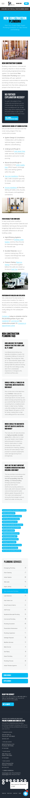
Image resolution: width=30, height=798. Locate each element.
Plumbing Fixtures (8, 661)
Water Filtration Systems (10, 665)
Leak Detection (8, 596)
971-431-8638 (5, 757)
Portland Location (7, 742)
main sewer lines (19, 151)
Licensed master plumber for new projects (12, 524)
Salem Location (6, 751)
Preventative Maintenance (10, 628)
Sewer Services (7, 675)
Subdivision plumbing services (10, 521)
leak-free (14, 269)
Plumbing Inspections (9, 633)
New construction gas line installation (11, 527)
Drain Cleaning (8, 572)
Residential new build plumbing (10, 547)
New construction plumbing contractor (11, 550)
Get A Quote (12, 118)
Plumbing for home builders (9, 542)
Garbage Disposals (9, 637)
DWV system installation (8, 530)
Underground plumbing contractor (11, 533)
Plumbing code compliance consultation (12, 516)
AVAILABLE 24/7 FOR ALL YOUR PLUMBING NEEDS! (15, 9)
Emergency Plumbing (9, 568)
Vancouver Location (7, 732)
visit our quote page (8, 698)
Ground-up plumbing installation (10, 539)
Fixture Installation (11, 187)
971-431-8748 (5, 748)
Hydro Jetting (7, 586)
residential (5, 321)
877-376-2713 (5, 767)
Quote (26, 3)
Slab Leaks (6, 582)
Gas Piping (6, 651)
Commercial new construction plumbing (12, 545)
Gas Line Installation (11, 176)
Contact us (5, 316)
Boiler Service (7, 647)
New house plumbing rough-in (10, 536)
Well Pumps (7, 609)
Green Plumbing (8, 656)
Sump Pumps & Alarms (10, 605)
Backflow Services (8, 642)
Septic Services (7, 681)
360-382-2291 (19, 3)
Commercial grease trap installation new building (14, 510)
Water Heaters (8, 577)
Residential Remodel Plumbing (12, 614)
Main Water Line (8, 600)
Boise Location (6, 761)
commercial (15, 321)
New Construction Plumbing (11, 591)
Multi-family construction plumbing (11, 519)
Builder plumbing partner (9, 513)
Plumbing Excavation (9, 623)
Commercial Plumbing (9, 619)
